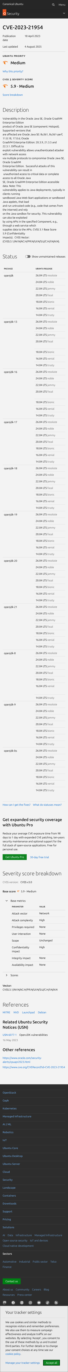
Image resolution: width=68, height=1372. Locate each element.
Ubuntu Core (10, 1148)
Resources (9, 1294)
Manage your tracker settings (22, 1362)
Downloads (9, 1203)
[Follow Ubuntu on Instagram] (31, 1303)
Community (22, 1289)
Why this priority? (13, 71)
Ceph (6, 1100)
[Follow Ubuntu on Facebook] (14, 1303)
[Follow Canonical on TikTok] (48, 1303)
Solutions (8, 1227)
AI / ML (7, 1124)
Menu (62, 4)
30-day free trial (39, 857)
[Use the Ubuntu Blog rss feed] (56, 1303)
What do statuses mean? (47, 804)
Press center (24, 1294)
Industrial (24, 1261)
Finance (7, 1266)
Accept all (51, 1362)
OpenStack (9, 1092)
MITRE (6, 1012)
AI (4, 1235)
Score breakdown (13, 94)
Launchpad (28, 1012)
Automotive (10, 1261)
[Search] (53, 4)
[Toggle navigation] (64, 13)
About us (8, 1289)
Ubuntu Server (11, 1163)
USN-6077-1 (10, 1034)
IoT (5, 1140)
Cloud (6, 1171)
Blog (46, 1289)
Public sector (40, 1261)
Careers (36, 1289)
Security (8, 1179)
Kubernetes (10, 1108)
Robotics (8, 1132)
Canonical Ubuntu (13, 3)
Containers (9, 1195)
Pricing (7, 1219)
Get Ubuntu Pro (14, 857)
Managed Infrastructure (48, 1235)
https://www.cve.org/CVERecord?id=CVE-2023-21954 (34, 1067)
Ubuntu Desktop (13, 1155)
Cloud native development (18, 1245)
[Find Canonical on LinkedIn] (22, 1303)
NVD (16, 1012)
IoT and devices (39, 1240)
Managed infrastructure (17, 1116)
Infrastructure (24, 1235)
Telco (53, 1261)
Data (10, 1235)
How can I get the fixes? (16, 804)
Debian (42, 1012)
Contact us (11, 1281)
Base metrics (18, 900)
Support (7, 1211)
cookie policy (12, 1353)
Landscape (9, 1187)
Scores (14, 975)
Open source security (15, 1240)
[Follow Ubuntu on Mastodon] (5, 1303)
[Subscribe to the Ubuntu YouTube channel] (39, 1303)
